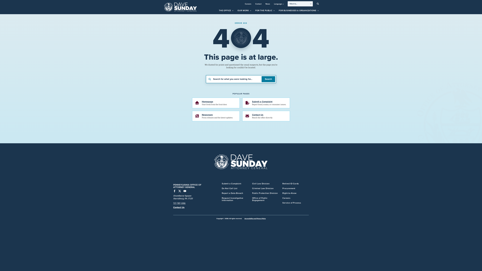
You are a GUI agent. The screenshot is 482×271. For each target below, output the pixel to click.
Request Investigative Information (232, 199)
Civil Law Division (261, 183)
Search (268, 79)
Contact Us (179, 207)
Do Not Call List (229, 188)
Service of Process (291, 202)
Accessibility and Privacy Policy (255, 218)
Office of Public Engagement (259, 199)
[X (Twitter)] (179, 191)
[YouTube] (185, 191)
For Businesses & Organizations (297, 10)
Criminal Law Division (263, 188)
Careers (248, 4)
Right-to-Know (289, 193)
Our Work (243, 10)
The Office (225, 10)
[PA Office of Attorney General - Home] (180, 7)
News (267, 4)
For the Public (263, 10)
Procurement (288, 188)
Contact (258, 4)
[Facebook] (174, 191)
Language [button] (278, 4)
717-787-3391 (179, 203)
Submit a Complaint (231, 183)
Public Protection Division (265, 193)
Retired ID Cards (290, 183)
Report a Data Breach (232, 193)
